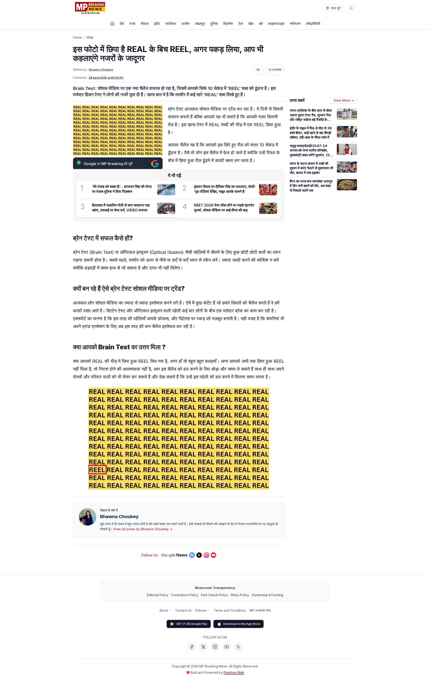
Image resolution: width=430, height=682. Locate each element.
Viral (89, 37)
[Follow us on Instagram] (206, 555)
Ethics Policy (240, 595)
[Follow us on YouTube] (213, 555)
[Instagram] (215, 646)
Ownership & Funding (267, 595)
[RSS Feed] (238, 646)
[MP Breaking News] (90, 8)
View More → (343, 100)
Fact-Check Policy (214, 595)
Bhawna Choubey (101, 69)
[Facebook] (191, 646)
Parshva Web (234, 672)
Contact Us (183, 610)
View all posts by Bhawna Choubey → (142, 529)
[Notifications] (351, 8)
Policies (200, 610)
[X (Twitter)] (203, 646)
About (163, 610)
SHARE (277, 69)
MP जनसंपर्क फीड (260, 610)
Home (77, 37)
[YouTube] (226, 646)
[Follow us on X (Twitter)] (199, 555)
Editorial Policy (157, 595)
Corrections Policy (184, 595)
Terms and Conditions (230, 610)
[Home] (112, 23)
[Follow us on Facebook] (192, 555)
